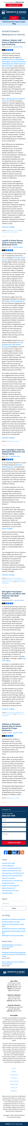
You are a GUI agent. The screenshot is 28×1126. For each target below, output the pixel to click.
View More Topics (7, 893)
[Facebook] (6, 852)
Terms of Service (14, 1081)
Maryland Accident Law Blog (11, 922)
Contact (14, 18)
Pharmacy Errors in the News (12, 880)
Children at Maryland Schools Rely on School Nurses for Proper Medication (11, 727)
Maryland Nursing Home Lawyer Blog (13, 929)
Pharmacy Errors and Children (10, 232)
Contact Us (14, 1087)
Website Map (14, 1084)
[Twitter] (10, 852)
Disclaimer (14, 1078)
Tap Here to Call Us (14, 5)
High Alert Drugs (8, 878)
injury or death (7, 528)
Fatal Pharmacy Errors (10, 890)
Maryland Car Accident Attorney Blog (13, 919)
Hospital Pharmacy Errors (11, 871)
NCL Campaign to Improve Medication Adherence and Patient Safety (13, 451)
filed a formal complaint (14, 301)
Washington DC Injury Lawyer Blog (12, 935)
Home (4, 18)
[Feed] (22, 852)
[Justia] (18, 852)
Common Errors (6, 580)
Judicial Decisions (8, 888)
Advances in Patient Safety (14, 578)
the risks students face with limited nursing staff (12, 345)
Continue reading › (8, 227)
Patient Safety (10, 714)
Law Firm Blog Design (14, 1124)
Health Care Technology (10, 885)
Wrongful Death (8, 883)
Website (14, 1071)
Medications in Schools (13, 230)
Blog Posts (14, 1091)
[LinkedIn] (14, 852)
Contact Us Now (14, 843)
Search (14, 908)
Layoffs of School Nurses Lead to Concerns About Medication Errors (12, 242)
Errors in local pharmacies (17, 580)
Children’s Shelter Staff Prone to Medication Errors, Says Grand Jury (14, 42)
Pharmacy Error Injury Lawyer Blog (14, 12)
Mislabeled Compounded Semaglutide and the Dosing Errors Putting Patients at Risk (14, 954)
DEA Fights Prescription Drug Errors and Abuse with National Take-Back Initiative (13, 594)
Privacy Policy (14, 1075)
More (23, 18)
